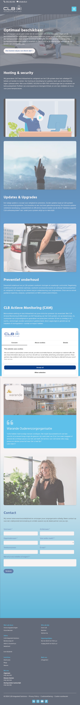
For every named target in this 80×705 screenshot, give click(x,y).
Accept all (40, 367)
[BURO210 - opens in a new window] (68, 334)
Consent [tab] (14, 342)
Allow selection (40, 372)
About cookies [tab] (40, 342)
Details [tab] (65, 342)
